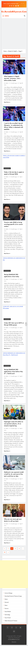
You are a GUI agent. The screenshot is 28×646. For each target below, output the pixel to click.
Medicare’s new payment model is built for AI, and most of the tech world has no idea (14, 474)
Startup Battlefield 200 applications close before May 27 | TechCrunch (13, 371)
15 (4, 552)
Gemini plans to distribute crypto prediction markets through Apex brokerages (11, 3)
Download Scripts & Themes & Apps (13, 596)
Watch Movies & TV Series (11, 621)
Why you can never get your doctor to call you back (13, 520)
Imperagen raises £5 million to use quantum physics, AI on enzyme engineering (13, 424)
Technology (7, 72)
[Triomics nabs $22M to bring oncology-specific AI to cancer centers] (14, 212)
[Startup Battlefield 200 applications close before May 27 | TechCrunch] (14, 360)
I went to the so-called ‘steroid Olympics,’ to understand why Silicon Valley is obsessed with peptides (13, 126)
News (6, 605)
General (7, 602)
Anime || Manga (8, 593)
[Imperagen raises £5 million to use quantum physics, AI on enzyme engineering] (14, 412)
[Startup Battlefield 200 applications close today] (14, 265)
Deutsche (14, 642)
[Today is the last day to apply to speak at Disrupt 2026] (14, 162)
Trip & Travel (8, 617)
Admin (6, 83)
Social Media (8, 611)
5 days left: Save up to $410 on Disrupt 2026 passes (14, 324)
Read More (6, 102)
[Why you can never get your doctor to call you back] (14, 510)
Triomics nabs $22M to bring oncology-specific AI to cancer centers (13, 224)
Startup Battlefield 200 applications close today (11, 275)
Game (6, 599)
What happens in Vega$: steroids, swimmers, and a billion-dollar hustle (12, 78)
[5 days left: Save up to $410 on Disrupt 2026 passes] (14, 313)
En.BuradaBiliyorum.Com (14, 11)
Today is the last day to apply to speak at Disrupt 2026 (14, 173)
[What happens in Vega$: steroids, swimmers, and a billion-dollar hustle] (14, 67)
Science (6, 608)
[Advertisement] (14, 34)
